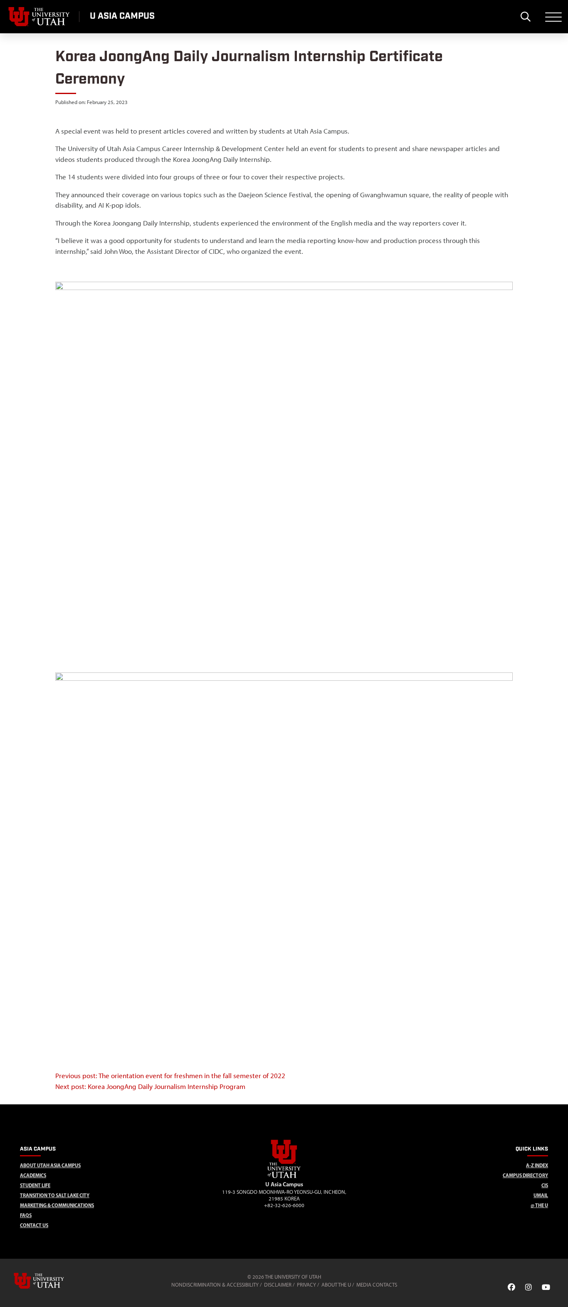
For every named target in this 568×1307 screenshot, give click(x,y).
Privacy (306, 1285)
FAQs (26, 1215)
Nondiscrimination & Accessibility (215, 1285)
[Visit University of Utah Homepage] (39, 16)
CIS (544, 1185)
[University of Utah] (51, 1281)
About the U (336, 1285)
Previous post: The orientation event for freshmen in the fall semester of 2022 (170, 1075)
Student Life (35, 1185)
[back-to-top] (558, 1290)
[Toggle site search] (525, 16)
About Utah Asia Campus (50, 1165)
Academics (33, 1175)
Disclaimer (277, 1285)
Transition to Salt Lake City (54, 1195)
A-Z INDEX (537, 1165)
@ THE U (539, 1205)
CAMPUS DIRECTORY (525, 1175)
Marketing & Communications (57, 1205)
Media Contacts (376, 1285)
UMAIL (540, 1195)
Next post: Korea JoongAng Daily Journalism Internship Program (150, 1086)
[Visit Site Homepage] (284, 1176)
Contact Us (34, 1225)
